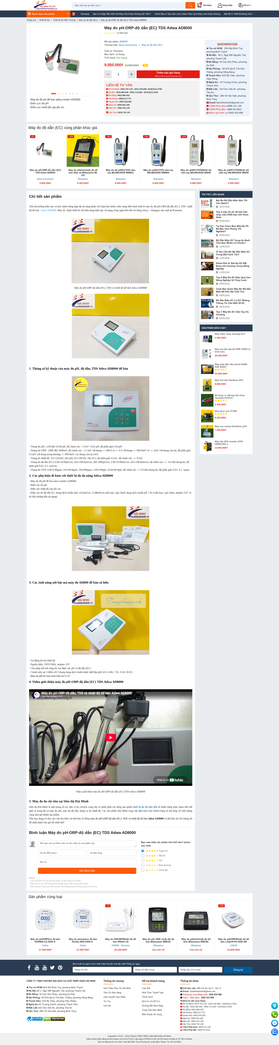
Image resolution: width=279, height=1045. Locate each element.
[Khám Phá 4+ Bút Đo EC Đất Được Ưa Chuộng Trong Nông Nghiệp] (207, 266)
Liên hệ (107, 1005)
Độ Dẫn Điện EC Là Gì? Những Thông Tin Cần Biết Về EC (233, 301)
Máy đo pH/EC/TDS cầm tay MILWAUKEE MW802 (158, 171)
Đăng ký (238, 969)
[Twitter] (52, 967)
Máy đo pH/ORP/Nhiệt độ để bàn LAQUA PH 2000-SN (233, 940)
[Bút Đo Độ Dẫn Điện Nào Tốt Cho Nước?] (207, 203)
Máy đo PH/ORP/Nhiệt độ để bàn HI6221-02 (120, 940)
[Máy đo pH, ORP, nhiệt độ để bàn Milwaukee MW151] (158, 919)
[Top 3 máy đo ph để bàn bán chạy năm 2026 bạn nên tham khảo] (207, 215)
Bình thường (165, 865)
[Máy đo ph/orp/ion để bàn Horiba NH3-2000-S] (83, 919)
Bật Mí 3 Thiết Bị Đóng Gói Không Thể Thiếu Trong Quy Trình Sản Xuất (225, 14)
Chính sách (147, 997)
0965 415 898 (236, 112)
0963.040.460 (125, 102)
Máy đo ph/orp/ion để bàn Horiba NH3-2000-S (83, 940)
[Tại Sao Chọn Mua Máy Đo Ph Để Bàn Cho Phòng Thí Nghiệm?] (207, 229)
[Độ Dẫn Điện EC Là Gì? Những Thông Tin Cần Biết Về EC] (207, 303)
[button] (245, 5)
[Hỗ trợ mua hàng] (275, 1014)
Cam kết (146, 988)
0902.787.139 (126, 89)
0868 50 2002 (234, 109)
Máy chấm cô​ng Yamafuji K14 (230, 334)
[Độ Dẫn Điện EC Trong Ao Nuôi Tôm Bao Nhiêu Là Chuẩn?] (207, 243)
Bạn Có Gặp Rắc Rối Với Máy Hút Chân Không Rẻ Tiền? (86, 14)
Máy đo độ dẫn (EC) (152, 45)
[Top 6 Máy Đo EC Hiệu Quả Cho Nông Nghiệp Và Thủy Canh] (207, 280)
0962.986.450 (123, 95)
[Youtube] (36, 967)
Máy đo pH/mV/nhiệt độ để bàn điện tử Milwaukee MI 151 (83, 172)
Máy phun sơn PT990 (226, 411)
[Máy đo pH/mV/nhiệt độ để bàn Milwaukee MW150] (196, 919)
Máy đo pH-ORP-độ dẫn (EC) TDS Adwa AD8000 (45, 171)
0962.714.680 (136, 92)
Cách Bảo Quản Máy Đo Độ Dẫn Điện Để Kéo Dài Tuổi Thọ (233, 290)
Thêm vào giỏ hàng (168, 74)
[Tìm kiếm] (190, 5)
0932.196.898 (140, 89)
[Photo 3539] (64, 61)
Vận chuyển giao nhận (114, 997)
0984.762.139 (124, 108)
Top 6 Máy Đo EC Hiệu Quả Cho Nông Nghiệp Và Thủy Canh (233, 278)
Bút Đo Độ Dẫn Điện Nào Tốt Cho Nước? (231, 201)
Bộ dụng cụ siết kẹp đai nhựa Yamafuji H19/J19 (230, 396)
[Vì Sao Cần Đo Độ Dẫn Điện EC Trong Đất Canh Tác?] (207, 254)
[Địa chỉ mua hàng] (275, 1006)
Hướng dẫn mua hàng (152, 1005)
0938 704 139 (197, 1024)
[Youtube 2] (44, 967)
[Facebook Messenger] (275, 1023)
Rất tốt (162, 855)
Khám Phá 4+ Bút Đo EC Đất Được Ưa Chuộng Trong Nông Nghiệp (232, 266)
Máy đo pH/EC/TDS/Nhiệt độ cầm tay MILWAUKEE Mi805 (196, 171)
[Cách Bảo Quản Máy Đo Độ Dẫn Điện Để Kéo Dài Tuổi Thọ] (207, 292)
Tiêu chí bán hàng (112, 992)
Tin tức (107, 1001)
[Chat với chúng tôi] (275, 1032)
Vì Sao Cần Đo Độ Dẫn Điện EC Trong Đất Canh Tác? (233, 253)
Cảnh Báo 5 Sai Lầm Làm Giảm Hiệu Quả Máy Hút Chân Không (152, 14)
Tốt (160, 860)
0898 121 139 (234, 106)
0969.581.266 (123, 105)
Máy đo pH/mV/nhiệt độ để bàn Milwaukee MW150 (196, 940)
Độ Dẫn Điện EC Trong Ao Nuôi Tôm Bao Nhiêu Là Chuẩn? (233, 241)
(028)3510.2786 (155, 89)
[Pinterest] (60, 967)
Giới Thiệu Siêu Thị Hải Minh (117, 988)
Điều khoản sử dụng (152, 1014)
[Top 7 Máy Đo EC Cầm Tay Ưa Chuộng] (207, 314)
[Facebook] (29, 967)
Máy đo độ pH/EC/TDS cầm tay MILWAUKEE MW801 (120, 171)
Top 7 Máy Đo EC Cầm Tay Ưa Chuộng (232, 313)
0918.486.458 (122, 92)
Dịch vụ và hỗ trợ (151, 1001)
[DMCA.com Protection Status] (54, 1019)
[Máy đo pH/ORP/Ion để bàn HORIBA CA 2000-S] (45, 919)
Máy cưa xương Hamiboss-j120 (231, 426)
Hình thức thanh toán (153, 992)
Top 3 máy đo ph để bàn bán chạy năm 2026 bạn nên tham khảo (232, 215)
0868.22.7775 (125, 99)
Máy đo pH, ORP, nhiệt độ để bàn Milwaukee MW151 (158, 940)
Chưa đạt (163, 870)
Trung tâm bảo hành (152, 1010)
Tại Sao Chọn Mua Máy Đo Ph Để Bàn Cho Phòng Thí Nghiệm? (232, 229)
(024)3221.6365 (151, 92)
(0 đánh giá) (122, 33)
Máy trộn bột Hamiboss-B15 (229, 380)
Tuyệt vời (163, 851)
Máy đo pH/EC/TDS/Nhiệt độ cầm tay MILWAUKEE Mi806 (233, 171)
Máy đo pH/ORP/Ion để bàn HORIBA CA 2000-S (45, 940)
